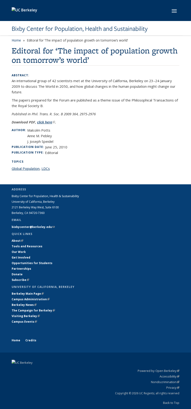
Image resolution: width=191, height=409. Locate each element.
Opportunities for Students (32, 263)
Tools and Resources (27, 246)
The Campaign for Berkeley (33, 310)
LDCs (45, 168)
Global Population (26, 168)
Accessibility (169, 376)
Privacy (172, 387)
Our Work (19, 252)
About (17, 241)
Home (16, 40)
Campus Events (24, 322)
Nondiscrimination (165, 382)
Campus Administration (31, 299)
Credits (30, 340)
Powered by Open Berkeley (158, 371)
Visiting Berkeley (26, 316)
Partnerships (21, 269)
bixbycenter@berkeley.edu (33, 227)
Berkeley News (24, 305)
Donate (17, 274)
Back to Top (171, 403)
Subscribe (20, 280)
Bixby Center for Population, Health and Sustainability (80, 28)
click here (46, 122)
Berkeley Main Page (28, 294)
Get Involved (21, 257)
